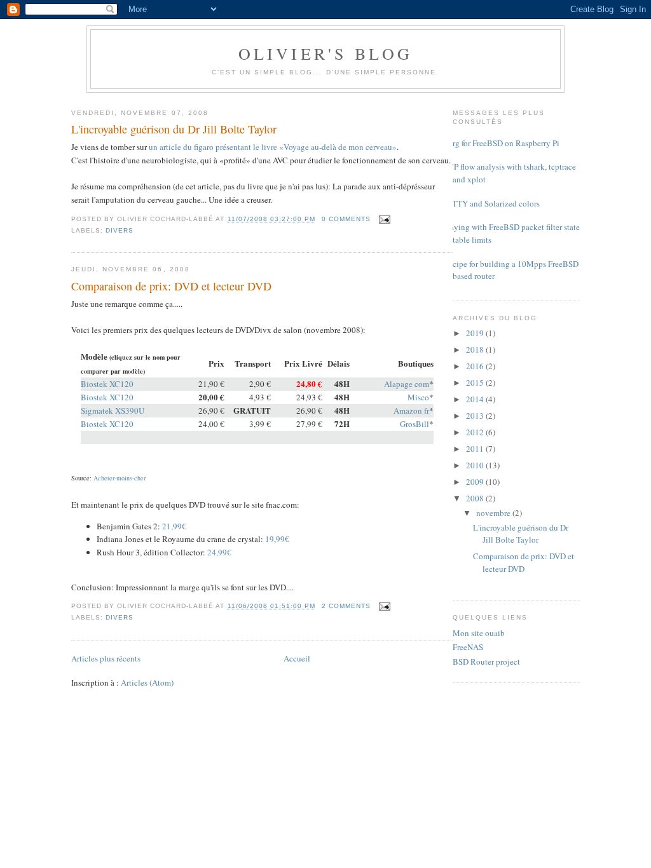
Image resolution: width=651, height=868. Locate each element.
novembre (494, 513)
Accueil (297, 658)
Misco (418, 397)
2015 (476, 382)
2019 (476, 333)
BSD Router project (486, 661)
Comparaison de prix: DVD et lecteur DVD (171, 286)
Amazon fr (411, 410)
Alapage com (406, 384)
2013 (476, 415)
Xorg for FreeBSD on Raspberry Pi (501, 143)
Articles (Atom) (147, 682)
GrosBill (414, 424)
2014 (476, 399)
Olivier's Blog (325, 53)
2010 (476, 465)
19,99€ (277, 539)
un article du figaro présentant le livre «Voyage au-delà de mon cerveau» (273, 147)
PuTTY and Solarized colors (491, 203)
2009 (476, 481)
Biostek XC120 (107, 384)
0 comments (346, 218)
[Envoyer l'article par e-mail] (383, 218)
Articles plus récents (105, 658)
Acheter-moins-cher (119, 477)
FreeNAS (468, 647)
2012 (476, 432)
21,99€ (174, 526)
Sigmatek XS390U (112, 410)
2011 (476, 448)
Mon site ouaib (479, 633)
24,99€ (219, 552)
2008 (476, 498)
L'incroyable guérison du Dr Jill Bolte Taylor (174, 129)
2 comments (346, 605)
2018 (476, 349)
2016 (476, 366)
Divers (120, 230)
